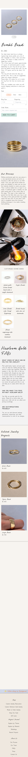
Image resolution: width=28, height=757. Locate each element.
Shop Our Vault (13, 713)
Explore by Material (13, 726)
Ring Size (4, 99)
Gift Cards (13, 716)
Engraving (17, 99)
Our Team (14, 745)
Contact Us (14, 754)
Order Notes (4, 107)
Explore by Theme (13, 723)
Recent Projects (13, 732)
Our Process (13, 742)
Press (13, 751)
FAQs (13, 748)
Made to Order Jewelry (13, 710)
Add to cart (9, 115)
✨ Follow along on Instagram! (15, 691)
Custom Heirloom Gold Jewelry (13, 707)
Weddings (14, 729)
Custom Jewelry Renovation (13, 704)
